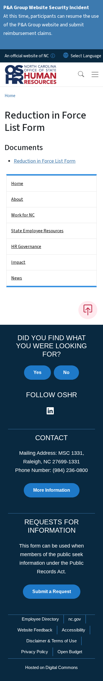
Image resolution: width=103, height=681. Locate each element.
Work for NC (23, 215)
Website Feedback (34, 629)
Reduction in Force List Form (45, 161)
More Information (51, 490)
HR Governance (26, 246)
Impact (18, 262)
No (66, 372)
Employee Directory (40, 619)
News (16, 278)
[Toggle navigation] (95, 74)
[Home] (37, 69)
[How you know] (52, 56)
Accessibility (73, 629)
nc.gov (74, 619)
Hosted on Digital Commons (51, 667)
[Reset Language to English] (65, 56)
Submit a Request (51, 591)
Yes (37, 372)
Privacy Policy (34, 651)
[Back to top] (87, 310)
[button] (77, 74)
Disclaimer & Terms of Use (51, 640)
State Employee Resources (37, 231)
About (17, 199)
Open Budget (70, 651)
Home (10, 95)
